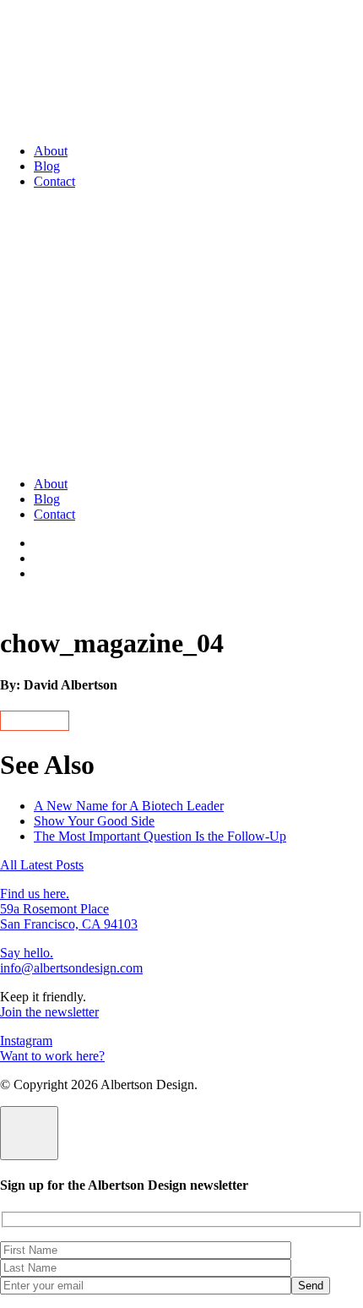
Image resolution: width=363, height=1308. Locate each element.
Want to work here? (52, 1056)
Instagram (26, 1040)
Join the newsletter (49, 1012)
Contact (54, 181)
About (51, 151)
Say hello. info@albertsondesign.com (71, 960)
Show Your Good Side (94, 821)
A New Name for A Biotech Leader (129, 805)
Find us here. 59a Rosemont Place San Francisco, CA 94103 (69, 908)
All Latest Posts (42, 865)
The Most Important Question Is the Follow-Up (160, 836)
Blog (47, 166)
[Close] (29, 1133)
